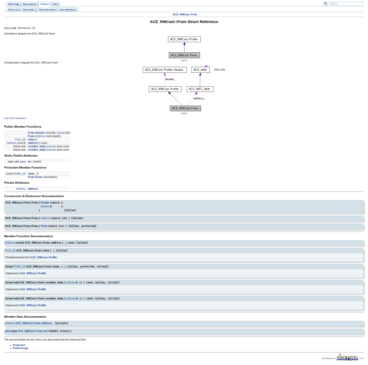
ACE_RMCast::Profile (43, 257)
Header (40, 132)
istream (61, 132)
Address (40, 136)
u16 (16, 161)
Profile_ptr (20, 173)
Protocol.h (19, 345)
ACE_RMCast (181, 14)
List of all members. (15, 118)
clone (31, 139)
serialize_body (37, 146)
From (194, 14)
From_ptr (20, 139)
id (29, 161)
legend (184, 60)
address (33, 142)
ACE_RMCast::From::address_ (34, 323)
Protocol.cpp (20, 348)
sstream (51, 149)
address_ (33, 188)
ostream (51, 146)
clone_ (32, 173)
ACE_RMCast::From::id (32, 331)
